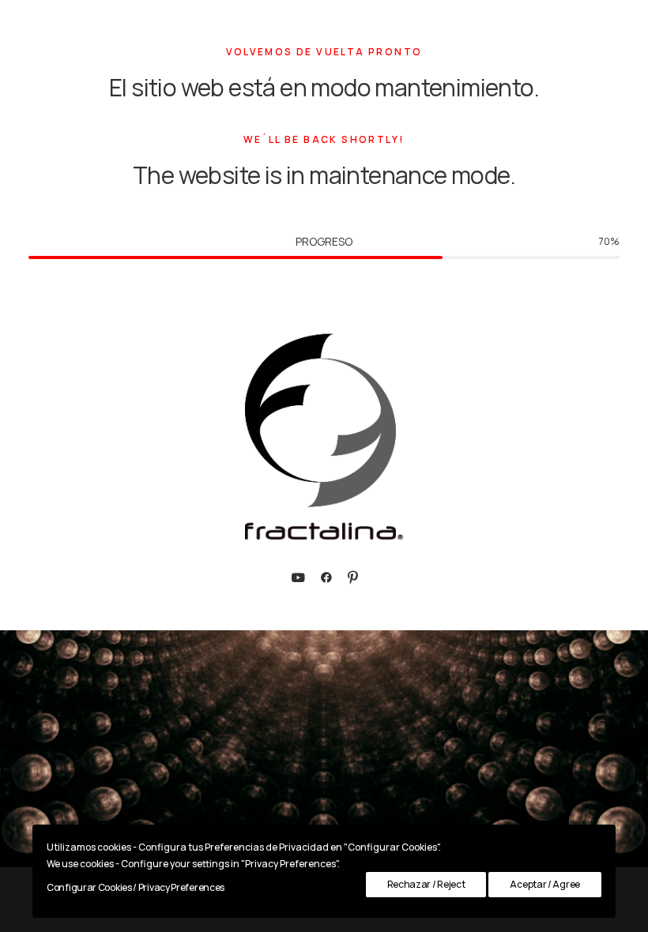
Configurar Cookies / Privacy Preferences (135, 887)
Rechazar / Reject (426, 884)
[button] (298, 579)
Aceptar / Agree (545, 884)
